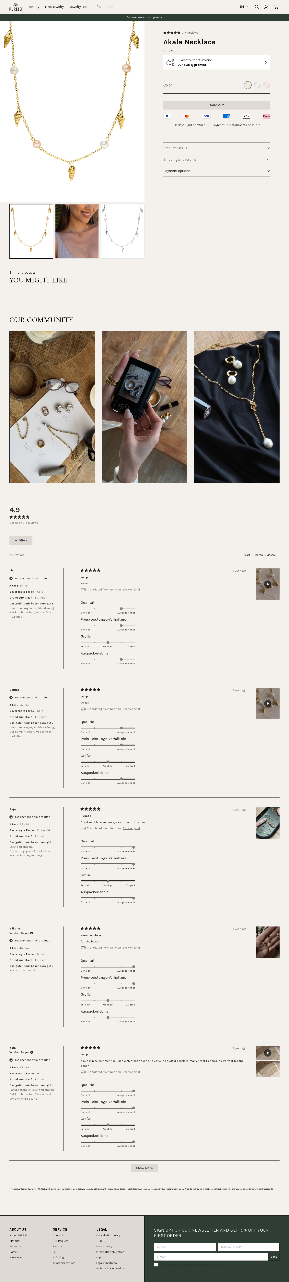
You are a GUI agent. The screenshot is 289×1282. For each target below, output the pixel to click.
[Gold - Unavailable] (247, 85)
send (274, 1256)
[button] (180, 32)
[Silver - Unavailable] (257, 85)
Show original (131, 589)
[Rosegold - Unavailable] (266, 85)
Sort (247, 555)
